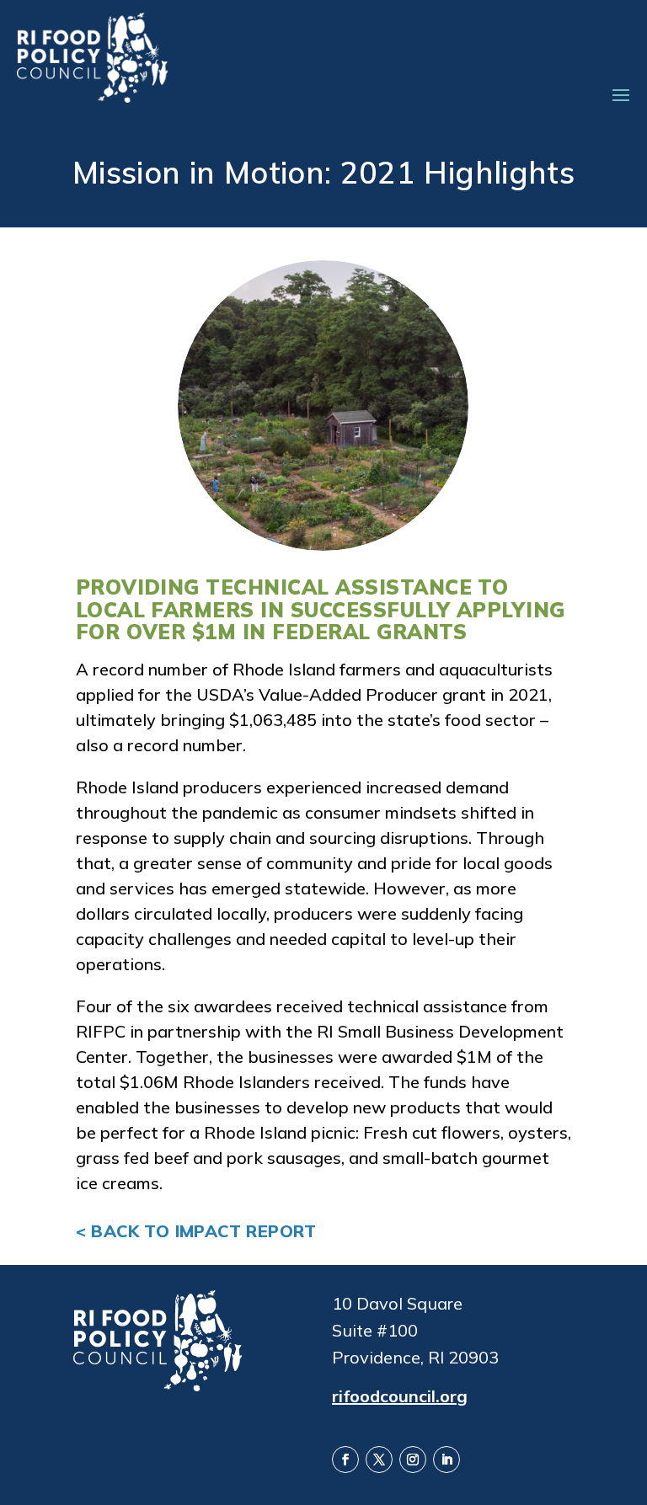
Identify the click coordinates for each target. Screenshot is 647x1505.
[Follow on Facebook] (345, 1459)
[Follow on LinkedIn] (446, 1459)
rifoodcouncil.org (400, 1395)
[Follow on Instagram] (412, 1459)
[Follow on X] (379, 1459)
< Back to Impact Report (196, 1230)
